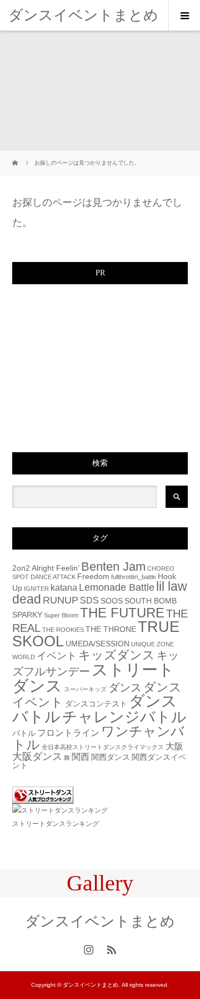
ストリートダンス (93, 677)
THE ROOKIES (63, 629)
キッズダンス (116, 655)
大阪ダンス (37, 756)
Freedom (93, 576)
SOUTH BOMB (150, 601)
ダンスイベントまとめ (83, 15)
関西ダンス (110, 757)
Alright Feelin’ (55, 568)
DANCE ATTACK (53, 576)
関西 (80, 756)
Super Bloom (61, 615)
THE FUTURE (122, 612)
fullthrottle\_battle (133, 576)
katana (64, 587)
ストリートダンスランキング (55, 824)
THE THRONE (111, 629)
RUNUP (60, 600)
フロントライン (68, 733)
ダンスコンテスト (96, 704)
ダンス (125, 687)
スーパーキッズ (85, 689)
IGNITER (36, 588)
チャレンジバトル (124, 717)
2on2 (21, 568)
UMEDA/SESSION (97, 644)
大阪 (174, 746)
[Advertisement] (95, 364)
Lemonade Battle (116, 587)
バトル (24, 733)
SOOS (112, 601)
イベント (57, 655)
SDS (89, 600)
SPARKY (27, 615)
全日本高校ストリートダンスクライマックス (103, 747)
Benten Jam (113, 566)
